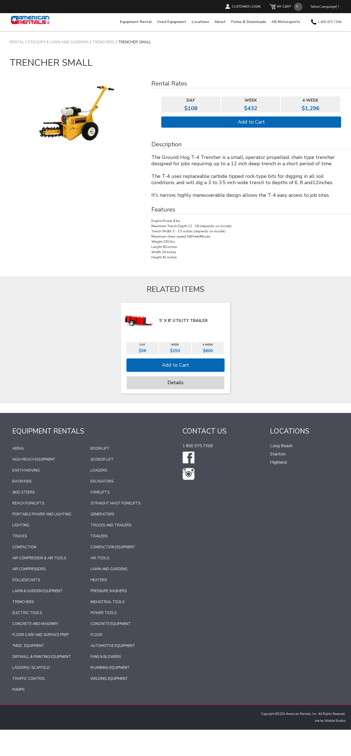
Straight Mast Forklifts (115, 503)
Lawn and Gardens (69, 42)
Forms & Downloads (248, 21)
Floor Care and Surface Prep (40, 634)
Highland (278, 462)
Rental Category (28, 42)
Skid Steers (23, 492)
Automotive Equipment (112, 645)
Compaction (24, 547)
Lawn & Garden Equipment (37, 591)
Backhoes (22, 481)
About (220, 21)
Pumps (18, 689)
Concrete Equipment (110, 623)
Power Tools (103, 612)
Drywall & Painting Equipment (41, 656)
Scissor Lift (102, 459)
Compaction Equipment (112, 547)
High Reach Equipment (33, 459)
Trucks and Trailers (110, 525)
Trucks (19, 536)
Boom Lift (100, 448)
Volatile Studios (335, 721)
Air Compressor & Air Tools (39, 558)
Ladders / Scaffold (31, 667)
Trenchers (103, 42)
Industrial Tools (107, 602)
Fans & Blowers (105, 656)
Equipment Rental (136, 21)
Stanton (277, 454)
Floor (96, 634)
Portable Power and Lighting (41, 514)
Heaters (98, 580)
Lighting (20, 525)
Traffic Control (29, 678)
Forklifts (99, 492)
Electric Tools (27, 612)
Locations (200, 21)
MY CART (284, 6)
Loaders (98, 470)
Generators (102, 514)
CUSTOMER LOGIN (246, 6)
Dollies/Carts (26, 580)
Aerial (18, 448)
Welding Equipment (109, 678)
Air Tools (99, 558)
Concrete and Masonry (35, 623)
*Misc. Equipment (28, 645)
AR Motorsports (285, 21)
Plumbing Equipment (110, 667)
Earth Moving (26, 470)
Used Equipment (171, 21)
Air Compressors (29, 569)
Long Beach (281, 446)
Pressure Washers (108, 591)
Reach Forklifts (28, 503)
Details (175, 382)
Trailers (98, 536)
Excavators (102, 481)
